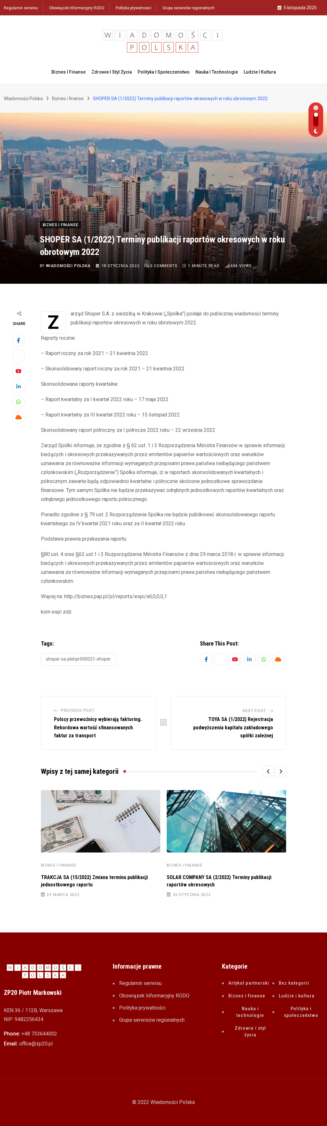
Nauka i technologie (216, 72)
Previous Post (77, 710)
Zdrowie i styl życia (111, 72)
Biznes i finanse (68, 72)
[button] (268, 771)
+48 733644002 (39, 1034)
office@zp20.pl (36, 1044)
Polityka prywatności (133, 8)
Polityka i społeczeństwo (164, 72)
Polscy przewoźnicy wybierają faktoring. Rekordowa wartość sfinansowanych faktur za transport (98, 727)
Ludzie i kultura (260, 72)
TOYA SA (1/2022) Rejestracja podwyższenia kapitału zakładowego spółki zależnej (233, 727)
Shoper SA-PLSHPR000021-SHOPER (78, 659)
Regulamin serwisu (21, 8)
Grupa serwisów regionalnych (189, 8)
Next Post (254, 711)
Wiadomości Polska (68, 266)
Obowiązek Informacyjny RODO (76, 8)
